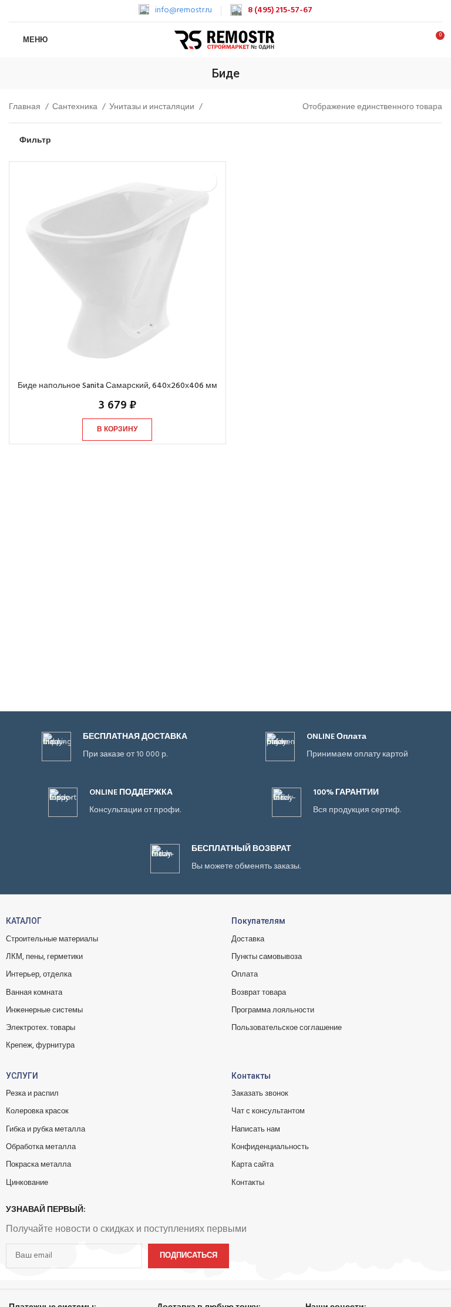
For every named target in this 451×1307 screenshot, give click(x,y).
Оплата (244, 974)
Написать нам (255, 1129)
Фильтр (35, 141)
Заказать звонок (259, 1094)
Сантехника (75, 107)
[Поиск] (414, 40)
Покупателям (258, 921)
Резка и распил (32, 1094)
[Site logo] (225, 40)
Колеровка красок (37, 1111)
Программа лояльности (272, 1010)
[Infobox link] (175, 10)
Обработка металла (41, 1147)
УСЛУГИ (22, 1075)
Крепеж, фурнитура (40, 1045)
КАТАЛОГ (24, 921)
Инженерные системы (44, 1010)
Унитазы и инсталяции (152, 107)
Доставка (247, 939)
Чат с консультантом (268, 1111)
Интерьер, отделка (39, 974)
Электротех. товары (40, 1028)
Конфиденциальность (270, 1147)
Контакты (251, 1075)
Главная (25, 107)
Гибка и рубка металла (45, 1129)
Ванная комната (34, 993)
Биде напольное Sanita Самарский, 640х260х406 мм (117, 386)
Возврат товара (258, 993)
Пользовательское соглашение (286, 1028)
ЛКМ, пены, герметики (44, 957)
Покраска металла (38, 1165)
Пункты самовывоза (266, 957)
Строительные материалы (52, 939)
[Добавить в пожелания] (206, 181)
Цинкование (27, 1183)
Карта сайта (252, 1165)
